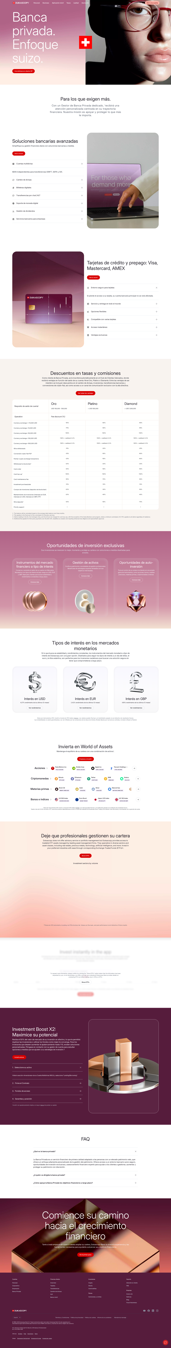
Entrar (140, 3)
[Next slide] (134, 768)
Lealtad (76, 3)
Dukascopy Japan (47, 1338)
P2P (51, 1294)
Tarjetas (52, 1285)
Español (16, 1317)
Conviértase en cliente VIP (23, 71)
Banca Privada (16, 1291)
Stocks (90, 1285)
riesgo (42, 1105)
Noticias (128, 1297)
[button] (48, 164)
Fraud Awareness (131, 1302)
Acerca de (85, 3)
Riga (25, 1333)
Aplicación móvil (58, 3)
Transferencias (54, 1288)
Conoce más (35, 582)
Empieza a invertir (85, 759)
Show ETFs (85, 856)
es (130, 3)
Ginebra (20, 1333)
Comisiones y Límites (94, 1297)
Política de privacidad (77, 1317)
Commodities (92, 1288)
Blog (127, 1299)
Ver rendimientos (35, 708)
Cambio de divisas (56, 1291)
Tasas (69, 3)
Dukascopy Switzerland (23, 1338)
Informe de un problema (104, 1317)
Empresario (15, 1288)
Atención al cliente (132, 1283)
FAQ (127, 1285)
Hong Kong (30, 1333)
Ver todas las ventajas (85, 393)
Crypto (90, 1283)
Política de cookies (90, 1317)
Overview (53, 1283)
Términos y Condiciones (62, 1317)
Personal (37, 3)
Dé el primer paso (85, 1255)
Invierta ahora (19, 1057)
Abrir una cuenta (152, 3)
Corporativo (15, 1285)
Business (46, 3)
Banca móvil (54, 1297)
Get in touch (19, 153)
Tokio (36, 1333)
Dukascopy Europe (36, 1338)
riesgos (76, 718)
